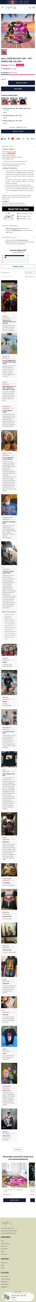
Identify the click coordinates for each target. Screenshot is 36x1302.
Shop (2, 1241)
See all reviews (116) (18, 252)
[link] (6, 1296)
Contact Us (4, 1254)
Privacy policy (4, 1276)
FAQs (2, 1251)
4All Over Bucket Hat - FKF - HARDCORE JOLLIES (16, 108)
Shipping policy (5, 1281)
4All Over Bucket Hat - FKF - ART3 (12, 120)
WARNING (4, 1287)
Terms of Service (5, 1279)
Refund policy (4, 1284)
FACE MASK (4, 1248)
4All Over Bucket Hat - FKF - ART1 (12, 115)
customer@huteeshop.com (8, 1233)
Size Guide (4, 1246)
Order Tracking (5, 1243)
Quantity (3, 79)
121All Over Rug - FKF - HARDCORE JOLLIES (13, 1190)
